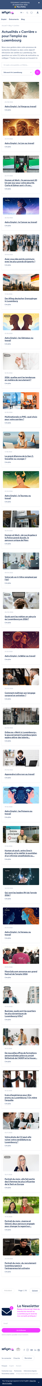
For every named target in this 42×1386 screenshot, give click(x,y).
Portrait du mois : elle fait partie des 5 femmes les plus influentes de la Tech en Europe (20, 1181)
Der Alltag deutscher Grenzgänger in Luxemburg (21, 299)
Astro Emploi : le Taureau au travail (18, 497)
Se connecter (6, 1358)
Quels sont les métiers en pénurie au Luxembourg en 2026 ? (20, 617)
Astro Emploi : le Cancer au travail (21, 222)
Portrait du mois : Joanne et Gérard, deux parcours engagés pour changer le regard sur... (20, 1224)
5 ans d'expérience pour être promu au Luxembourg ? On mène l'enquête (21, 1097)
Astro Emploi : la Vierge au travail (20, 106)
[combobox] (17, 72)
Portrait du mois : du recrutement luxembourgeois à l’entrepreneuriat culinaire (20, 1266)
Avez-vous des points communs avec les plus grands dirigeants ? (20, 260)
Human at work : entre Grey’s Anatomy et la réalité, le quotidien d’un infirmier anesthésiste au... (21, 853)
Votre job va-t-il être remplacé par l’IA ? (21, 578)
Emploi (3, 19)
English (11, 1366)
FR (21, 13)
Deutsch (18, 1366)
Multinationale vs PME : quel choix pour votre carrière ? (21, 418)
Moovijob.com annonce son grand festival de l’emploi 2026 (21, 972)
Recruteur (28, 1358)
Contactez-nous (7, 1371)
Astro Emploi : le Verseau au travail (18, 933)
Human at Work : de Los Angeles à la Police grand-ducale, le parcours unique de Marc (21, 538)
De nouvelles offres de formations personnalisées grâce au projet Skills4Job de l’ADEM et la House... (21, 1055)
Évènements (14, 19)
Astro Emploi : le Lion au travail (19, 143)
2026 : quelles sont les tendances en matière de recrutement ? (20, 378)
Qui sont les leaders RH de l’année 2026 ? (21, 893)
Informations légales (30, 1371)
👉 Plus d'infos (20, 7)
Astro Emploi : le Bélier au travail (20, 656)
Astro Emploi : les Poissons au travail (18, 812)
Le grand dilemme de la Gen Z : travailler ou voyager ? (19, 457)
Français (4, 1366)
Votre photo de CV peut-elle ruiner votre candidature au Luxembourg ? (18, 1139)
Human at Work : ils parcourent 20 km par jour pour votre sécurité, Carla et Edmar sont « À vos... (21, 183)
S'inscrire (16, 1358)
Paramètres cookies (8, 1373)
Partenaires (18, 1371)
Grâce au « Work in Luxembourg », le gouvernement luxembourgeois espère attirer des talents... (21, 735)
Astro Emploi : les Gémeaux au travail (19, 339)
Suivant (35, 1291)
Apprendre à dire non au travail (19, 774)
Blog (23, 19)
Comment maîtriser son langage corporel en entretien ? (20, 694)
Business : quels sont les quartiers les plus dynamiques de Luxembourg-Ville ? (20, 1013)
